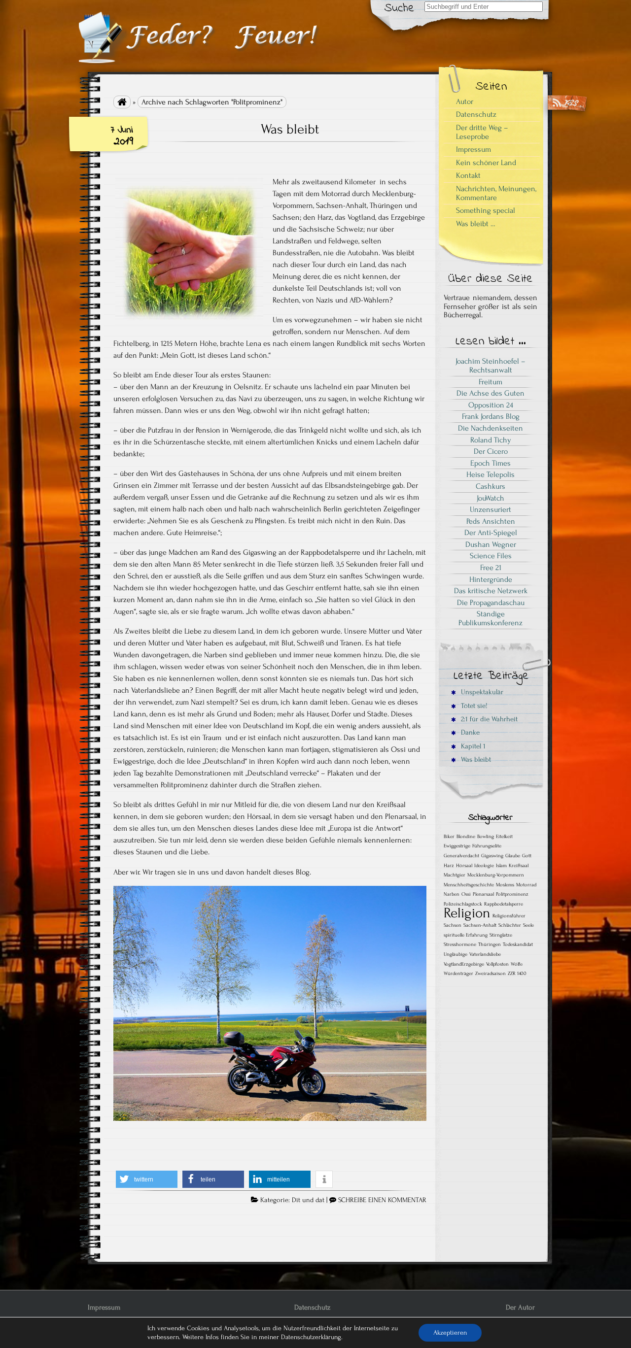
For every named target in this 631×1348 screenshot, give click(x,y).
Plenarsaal (483, 894)
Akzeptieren (450, 1332)
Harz (449, 866)
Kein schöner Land (486, 162)
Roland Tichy (490, 440)
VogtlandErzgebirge (464, 964)
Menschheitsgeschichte (469, 885)
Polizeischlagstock (463, 904)
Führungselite (486, 846)
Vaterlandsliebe (485, 954)
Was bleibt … (475, 223)
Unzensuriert (490, 509)
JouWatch (490, 498)
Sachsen (452, 925)
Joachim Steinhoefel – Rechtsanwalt (491, 365)
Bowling (485, 837)
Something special (485, 210)
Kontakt (468, 175)
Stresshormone (460, 944)
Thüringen (489, 944)
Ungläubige (455, 954)
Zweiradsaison (490, 974)
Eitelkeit (504, 837)
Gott (526, 856)
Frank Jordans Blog (491, 416)
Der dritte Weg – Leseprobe (482, 132)
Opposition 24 (490, 405)
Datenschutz (476, 114)
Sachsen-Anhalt (479, 925)
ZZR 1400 (517, 974)
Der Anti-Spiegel (490, 532)
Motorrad (526, 885)
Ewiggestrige (457, 846)
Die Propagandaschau (491, 602)
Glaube (512, 856)
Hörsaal (464, 866)
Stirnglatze (501, 935)
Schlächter (509, 925)
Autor (464, 101)
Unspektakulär (481, 692)
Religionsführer (509, 916)
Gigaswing (492, 856)
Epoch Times (490, 463)
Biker (449, 837)
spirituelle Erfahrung (466, 935)
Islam (501, 866)
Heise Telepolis (490, 474)
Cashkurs (490, 486)
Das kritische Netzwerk (490, 590)
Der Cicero (491, 451)
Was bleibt (290, 129)
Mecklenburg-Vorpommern (495, 875)
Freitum (490, 381)
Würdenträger (458, 974)
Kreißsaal (518, 866)
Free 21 (490, 567)
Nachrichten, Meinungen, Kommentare (496, 193)
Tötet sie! (473, 706)
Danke (469, 732)
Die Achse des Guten (490, 393)
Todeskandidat (518, 944)
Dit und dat (308, 1200)
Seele (528, 925)
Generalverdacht (461, 856)
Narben (451, 894)
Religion (467, 913)
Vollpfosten (497, 964)
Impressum (473, 149)
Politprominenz (512, 894)
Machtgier (454, 875)
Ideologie (484, 866)
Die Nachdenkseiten (490, 428)
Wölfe (517, 964)
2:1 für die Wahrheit (488, 719)
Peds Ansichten (490, 521)
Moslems (505, 885)
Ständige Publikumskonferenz (490, 618)
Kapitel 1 (472, 746)
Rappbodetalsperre (503, 904)
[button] (146, 1179)
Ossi (466, 894)
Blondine (465, 837)
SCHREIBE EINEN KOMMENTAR (382, 1200)
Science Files (491, 555)
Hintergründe (490, 579)
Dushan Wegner (490, 544)
